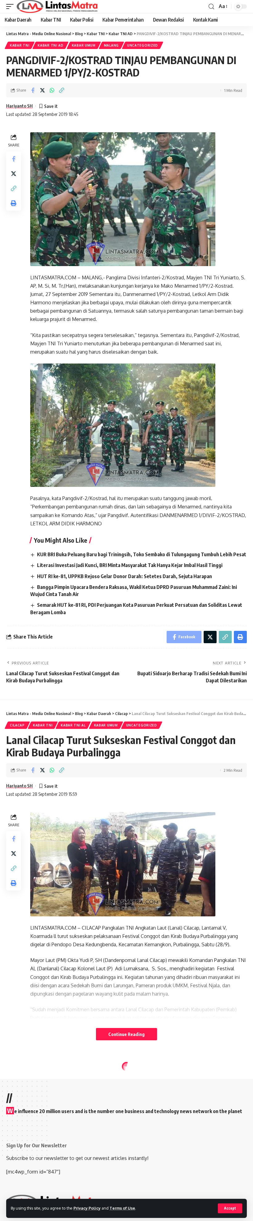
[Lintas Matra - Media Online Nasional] (57, 6)
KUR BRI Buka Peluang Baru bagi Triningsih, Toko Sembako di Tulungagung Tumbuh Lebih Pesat (141, 554)
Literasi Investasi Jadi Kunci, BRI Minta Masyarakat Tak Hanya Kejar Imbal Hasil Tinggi (129, 565)
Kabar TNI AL (73, 725)
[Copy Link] (61, 90)
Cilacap (17, 725)
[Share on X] (42, 90)
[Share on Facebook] (32, 90)
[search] (211, 6)
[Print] (13, 203)
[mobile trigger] (11, 6)
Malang (111, 45)
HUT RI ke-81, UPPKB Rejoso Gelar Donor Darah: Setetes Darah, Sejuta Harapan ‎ (125, 576)
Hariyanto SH (19, 106)
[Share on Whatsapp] (52, 90)
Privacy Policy (87, 1208)
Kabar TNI (19, 45)
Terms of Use (122, 1208)
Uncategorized (142, 45)
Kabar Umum (84, 45)
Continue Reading (126, 1034)
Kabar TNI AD (50, 45)
